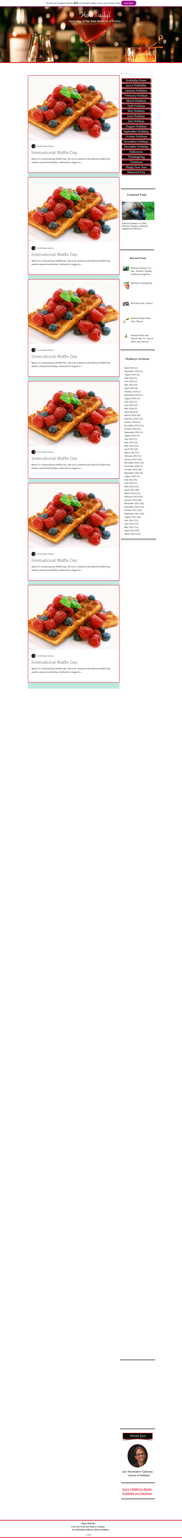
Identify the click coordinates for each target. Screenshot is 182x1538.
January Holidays (136, 90)
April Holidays (136, 105)
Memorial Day (136, 172)
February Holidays (136, 95)
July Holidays (136, 121)
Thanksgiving (136, 156)
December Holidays (136, 146)
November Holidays (136, 141)
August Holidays (136, 126)
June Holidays (136, 116)
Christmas (136, 162)
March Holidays (136, 100)
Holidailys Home (136, 80)
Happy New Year (136, 167)
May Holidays (136, 110)
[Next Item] (150, 211)
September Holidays (136, 131)
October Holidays (136, 136)
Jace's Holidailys (136, 85)
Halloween (136, 151)
